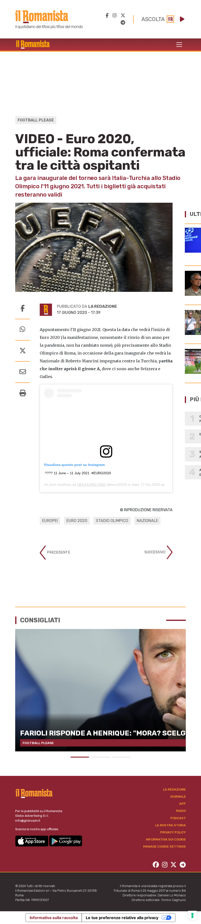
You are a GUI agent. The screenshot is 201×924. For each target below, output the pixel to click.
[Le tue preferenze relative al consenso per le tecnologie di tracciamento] (192, 915)
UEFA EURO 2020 (91, 484)
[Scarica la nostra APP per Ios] (32, 840)
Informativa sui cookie (166, 839)
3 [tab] (121, 757)
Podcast (178, 818)
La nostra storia (170, 825)
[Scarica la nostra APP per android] (65, 840)
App (182, 804)
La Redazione (174, 789)
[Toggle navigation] (179, 44)
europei (50, 520)
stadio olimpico (112, 520)
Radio (181, 811)
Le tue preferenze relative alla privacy (122, 917)
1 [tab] (80, 757)
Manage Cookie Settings (164, 846)
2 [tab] (100, 757)
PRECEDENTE (58, 552)
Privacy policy (173, 832)
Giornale (178, 796)
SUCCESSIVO (155, 552)
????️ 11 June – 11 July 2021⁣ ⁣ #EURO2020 (78, 473)
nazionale (147, 520)
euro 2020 (76, 520)
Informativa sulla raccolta (54, 917)
